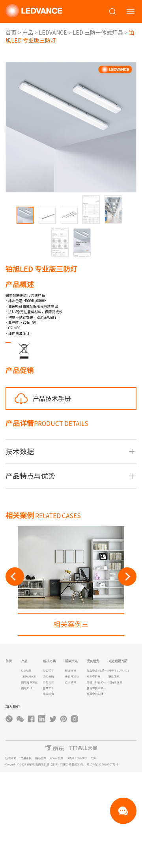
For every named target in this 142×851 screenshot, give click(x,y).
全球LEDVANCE (77, 758)
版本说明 (11, 758)
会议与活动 (72, 676)
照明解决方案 (29, 682)
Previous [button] (15, 576)
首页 (11, 32)
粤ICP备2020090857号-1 (102, 764)
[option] (71, 581)
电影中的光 (94, 676)
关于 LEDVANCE (118, 670)
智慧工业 (48, 688)
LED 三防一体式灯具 (98, 32)
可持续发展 (115, 682)
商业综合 (48, 693)
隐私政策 (41, 758)
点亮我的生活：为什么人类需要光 (97, 693)
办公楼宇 (48, 670)
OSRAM (26, 670)
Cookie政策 (57, 758)
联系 (94, 758)
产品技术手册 (52, 399)
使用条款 (26, 758)
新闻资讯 (70, 670)
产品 (27, 32)
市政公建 (48, 682)
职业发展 (114, 676)
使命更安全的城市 (97, 688)
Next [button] (127, 576)
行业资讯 (70, 682)
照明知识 (26, 688)
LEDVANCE (53, 32)
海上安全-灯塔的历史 (97, 670)
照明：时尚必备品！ (97, 682)
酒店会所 (48, 676)
